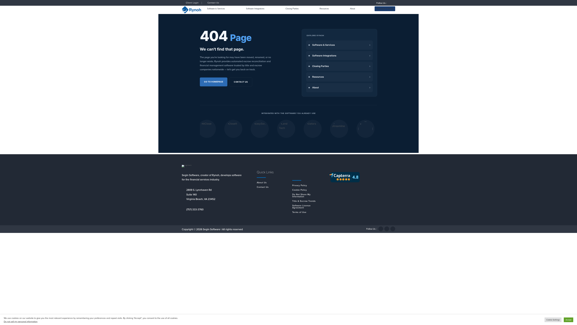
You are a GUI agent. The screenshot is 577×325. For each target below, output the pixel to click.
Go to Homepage (213, 81)
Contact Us (213, 3)
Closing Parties (292, 9)
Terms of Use (299, 212)
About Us (262, 183)
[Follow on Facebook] (389, 3)
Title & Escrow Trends (304, 201)
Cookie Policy (299, 190)
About (352, 9)
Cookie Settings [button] (553, 319)
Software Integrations (255, 9)
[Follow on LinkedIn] (392, 3)
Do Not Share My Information (301, 195)
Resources (324, 9)
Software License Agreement (301, 207)
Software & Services (216, 9)
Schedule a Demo (385, 9)
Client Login (192, 3)
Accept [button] (568, 319)
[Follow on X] (386, 228)
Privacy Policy (299, 185)
